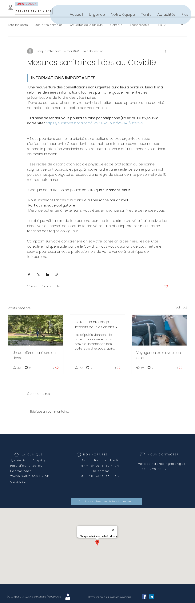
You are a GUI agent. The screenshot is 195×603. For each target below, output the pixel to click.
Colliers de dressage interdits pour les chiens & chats (96, 324)
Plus (159, 25)
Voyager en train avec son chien (158, 355)
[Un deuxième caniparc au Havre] (35, 330)
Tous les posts (18, 25)
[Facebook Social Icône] (144, 596)
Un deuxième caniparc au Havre (34, 355)
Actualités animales (48, 25)
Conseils (116, 25)
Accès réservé (139, 25)
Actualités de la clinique (86, 25)
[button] (182, 25)
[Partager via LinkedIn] (47, 274)
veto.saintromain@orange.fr (162, 464)
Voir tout (181, 307)
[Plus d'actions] (165, 51)
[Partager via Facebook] (29, 274)
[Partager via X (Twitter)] (38, 274)
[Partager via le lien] (57, 274)
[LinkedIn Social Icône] (151, 596)
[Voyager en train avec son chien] (159, 330)
